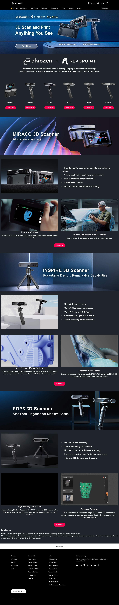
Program (79, 8)
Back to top (59, 546)
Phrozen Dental (32, 565)
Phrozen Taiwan (32, 562)
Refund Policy (52, 562)
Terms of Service (53, 572)
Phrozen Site (31, 559)
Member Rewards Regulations (57, 585)
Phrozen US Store (33, 568)
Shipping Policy (53, 565)
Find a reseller (32, 575)
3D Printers (34, 8)
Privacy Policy (52, 568)
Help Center (104, 8)
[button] (107, 3)
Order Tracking (52, 559)
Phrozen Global (17, 599)
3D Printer (14, 559)
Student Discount (53, 581)
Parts (63, 8)
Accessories (54, 8)
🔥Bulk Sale (14, 8)
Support (71, 8)
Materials (44, 8)
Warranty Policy (52, 575)
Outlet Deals (23, 8)
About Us (30, 578)
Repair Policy (52, 578)
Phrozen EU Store (33, 572)
